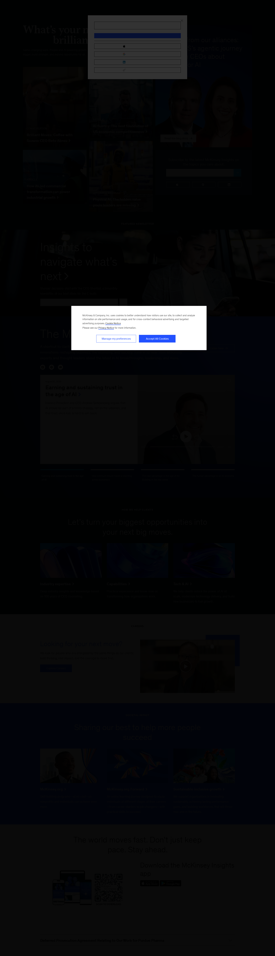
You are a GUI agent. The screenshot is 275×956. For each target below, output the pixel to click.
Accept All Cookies (157, 338)
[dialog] (139, 328)
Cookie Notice (113, 323)
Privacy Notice (106, 327)
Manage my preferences (116, 338)
